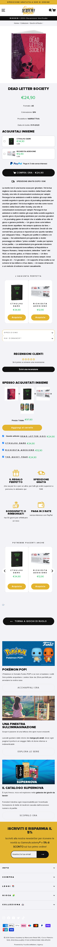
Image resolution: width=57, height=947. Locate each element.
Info (5, 868)
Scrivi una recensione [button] (28, 369)
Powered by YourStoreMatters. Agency (28, 945)
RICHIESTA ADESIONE (40, 305)
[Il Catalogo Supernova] (28, 772)
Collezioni (24, 23)
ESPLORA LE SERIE (28, 751)
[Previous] (5, 571)
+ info (18, 143)
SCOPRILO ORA (28, 815)
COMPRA (8, 877)
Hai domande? (12, 338)
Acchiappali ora (28, 687)
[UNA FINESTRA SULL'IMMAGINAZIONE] (28, 708)
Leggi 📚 (8, 886)
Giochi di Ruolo (36, 23)
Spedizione (11, 332)
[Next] (52, 571)
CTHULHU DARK (16, 305)
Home (16, 23)
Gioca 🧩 (8, 895)
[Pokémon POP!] (28, 653)
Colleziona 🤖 (13, 905)
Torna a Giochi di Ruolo (30, 621)
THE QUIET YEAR (16, 457)
